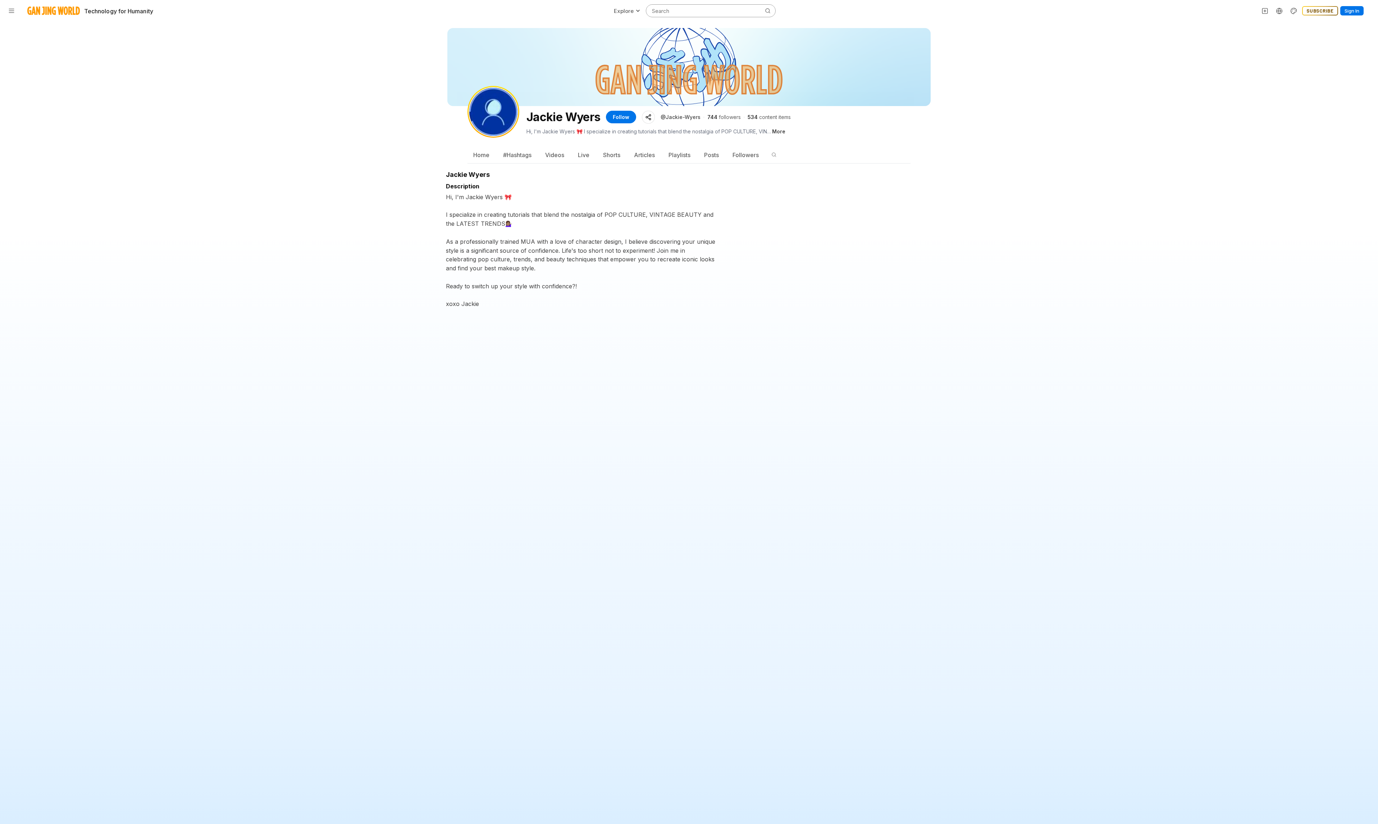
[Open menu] (11, 10)
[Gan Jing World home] (53, 10)
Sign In (1352, 11)
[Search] (773, 154)
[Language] (1279, 11)
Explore (624, 11)
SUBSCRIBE (1320, 11)
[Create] (1265, 11)
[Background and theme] (1294, 11)
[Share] (648, 117)
